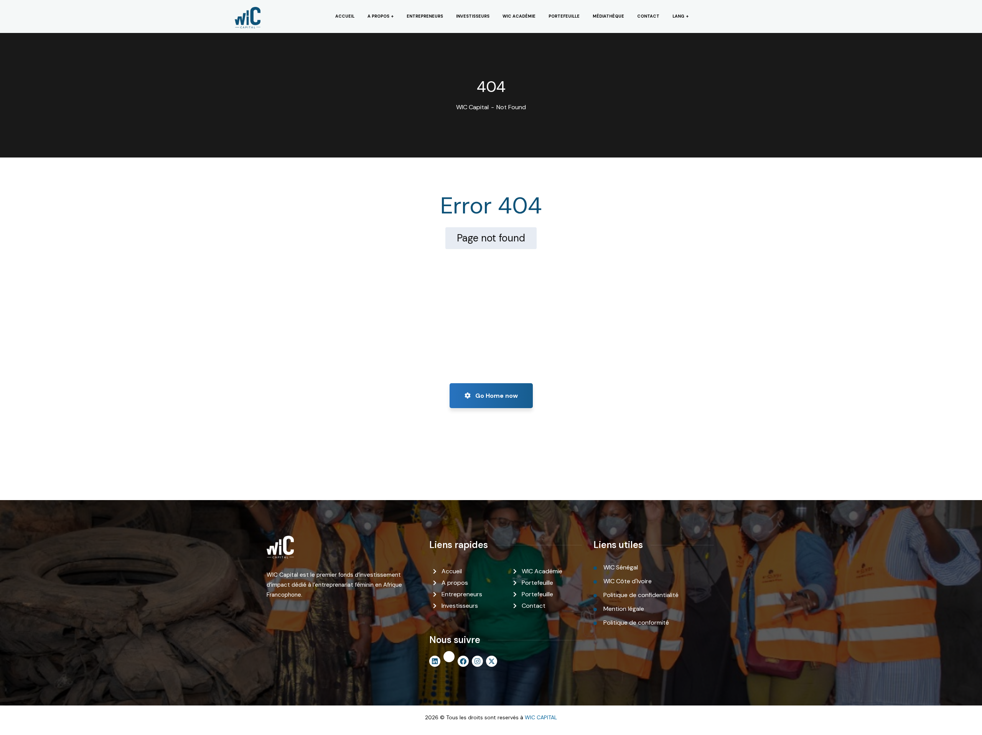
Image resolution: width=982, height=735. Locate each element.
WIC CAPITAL (541, 717)
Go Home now (496, 396)
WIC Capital (472, 107)
